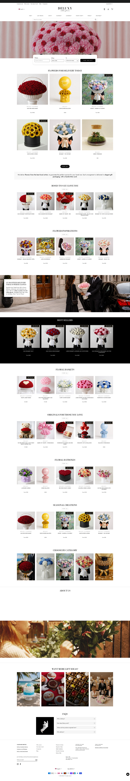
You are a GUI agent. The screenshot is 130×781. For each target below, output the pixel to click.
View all (65, 166)
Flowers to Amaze (59, 745)
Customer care (20, 4)
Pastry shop (79, 15)
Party (30, 15)
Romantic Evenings (60, 751)
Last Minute (40, 15)
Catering (68, 15)
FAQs (40, 4)
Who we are (26, 4)
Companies (45, 4)
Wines (89, 15)
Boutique (98, 15)
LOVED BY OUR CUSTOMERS (79, 745)
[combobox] (65, 19)
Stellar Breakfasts (59, 749)
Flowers (58, 15)
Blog (37, 751)
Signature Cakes (59, 747)
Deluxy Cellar (58, 753)
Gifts (49, 15)
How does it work (34, 4)
